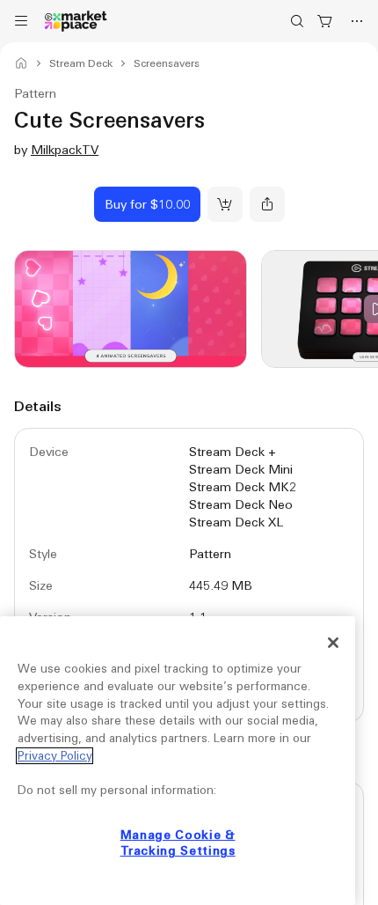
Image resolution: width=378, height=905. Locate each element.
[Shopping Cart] (325, 21)
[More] (357, 21)
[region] (177, 760)
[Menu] (21, 21)
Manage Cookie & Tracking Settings (178, 842)
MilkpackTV (64, 150)
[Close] (333, 642)
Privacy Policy (54, 755)
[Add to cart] (225, 204)
